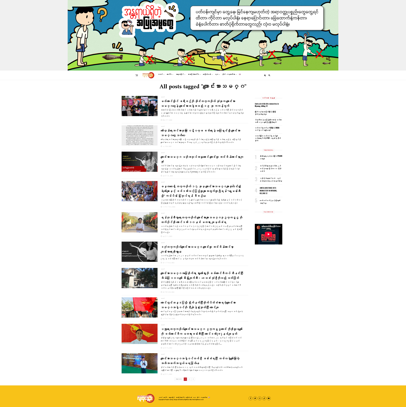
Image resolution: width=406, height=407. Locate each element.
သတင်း (160, 74)
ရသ (216, 74)
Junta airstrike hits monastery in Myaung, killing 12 (267, 104)
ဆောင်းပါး (169, 74)
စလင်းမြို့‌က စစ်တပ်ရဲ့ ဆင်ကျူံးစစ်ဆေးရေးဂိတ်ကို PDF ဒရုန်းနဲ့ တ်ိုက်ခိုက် (268, 138)
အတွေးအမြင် (180, 74)
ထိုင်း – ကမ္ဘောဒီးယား (228, 74)
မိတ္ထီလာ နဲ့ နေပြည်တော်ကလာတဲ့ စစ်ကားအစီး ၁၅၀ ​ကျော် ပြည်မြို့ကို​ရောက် (268, 120)
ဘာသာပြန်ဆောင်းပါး (193, 74)
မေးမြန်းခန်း (207, 74)
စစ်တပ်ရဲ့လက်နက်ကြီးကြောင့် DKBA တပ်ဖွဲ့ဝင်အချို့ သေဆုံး (267, 128)
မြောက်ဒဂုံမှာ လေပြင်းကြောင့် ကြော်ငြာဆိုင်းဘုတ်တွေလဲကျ (265, 112)
